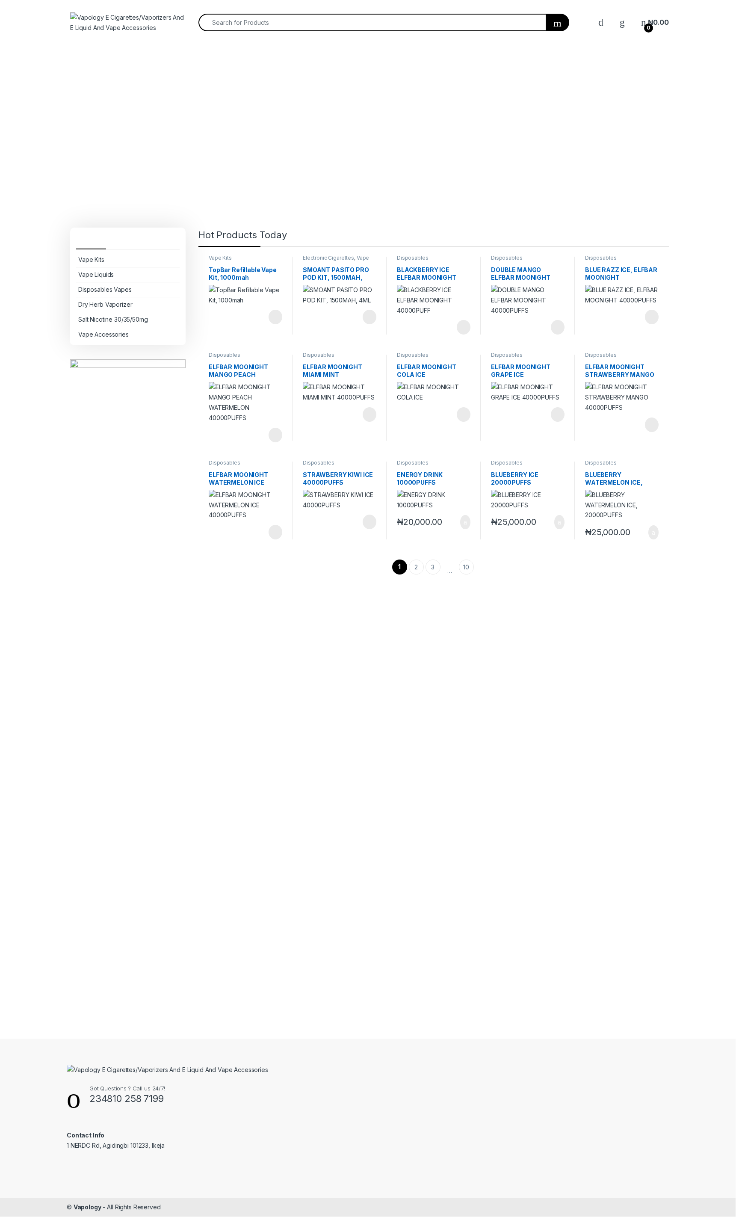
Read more (275, 317)
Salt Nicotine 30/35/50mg (113, 319)
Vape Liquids (96, 274)
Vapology (87, 1207)
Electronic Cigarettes (328, 258)
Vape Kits (91, 259)
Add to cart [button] (464, 522)
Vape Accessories (103, 334)
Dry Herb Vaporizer (105, 304)
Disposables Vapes (105, 289)
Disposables (412, 258)
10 (466, 567)
